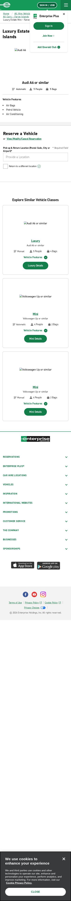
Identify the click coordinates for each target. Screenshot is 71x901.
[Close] (64, 859)
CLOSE (35, 891)
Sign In (48, 26)
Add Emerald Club (47, 47)
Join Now (47, 36)
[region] (35, 876)
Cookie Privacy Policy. (19, 882)
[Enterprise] (5, 5)
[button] (66, 5)
